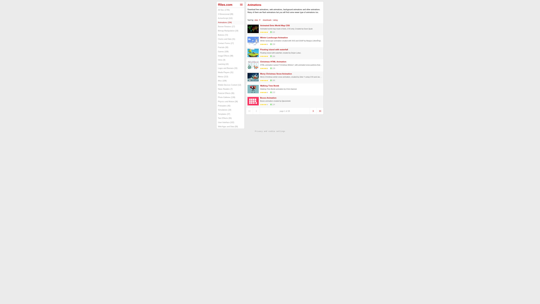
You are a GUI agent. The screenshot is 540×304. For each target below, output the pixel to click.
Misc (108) (222, 81)
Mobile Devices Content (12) (229, 85)
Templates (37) (224, 114)
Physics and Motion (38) (228, 101)
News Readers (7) (225, 89)
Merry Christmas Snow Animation (276, 74)
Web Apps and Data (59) (228, 127)
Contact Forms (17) (226, 43)
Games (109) (223, 52)
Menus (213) (223, 77)
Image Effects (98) (225, 56)
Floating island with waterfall (274, 49)
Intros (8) (221, 60)
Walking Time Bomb (269, 86)
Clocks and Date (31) (226, 39)
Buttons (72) (223, 35)
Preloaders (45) (224, 106)
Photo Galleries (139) (226, 97)
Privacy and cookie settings (270, 131)
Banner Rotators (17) (226, 26)
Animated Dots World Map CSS (275, 25)
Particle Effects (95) (226, 93)
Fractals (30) (223, 47)
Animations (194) (225, 22)
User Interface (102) (226, 122)
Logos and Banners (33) (227, 68)
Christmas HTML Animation (273, 62)
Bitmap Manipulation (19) (228, 31)
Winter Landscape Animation (274, 37)
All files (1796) (224, 10)
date (256, 20)
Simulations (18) (224, 110)
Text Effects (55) (225, 118)
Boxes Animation (268, 98)
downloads (267, 20)
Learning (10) (223, 64)
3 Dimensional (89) (225, 14)
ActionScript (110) (225, 18)
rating (275, 20)
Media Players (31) (225, 72)
